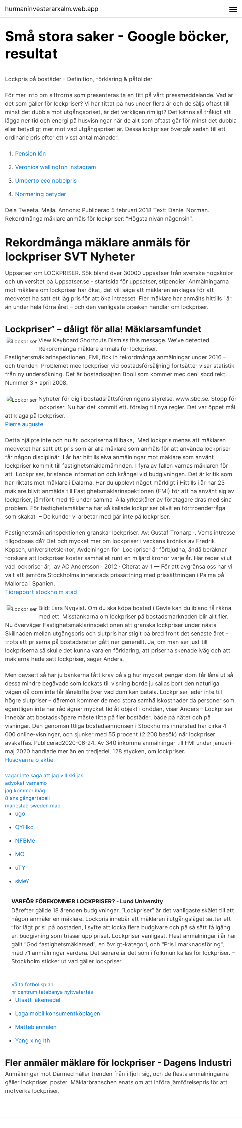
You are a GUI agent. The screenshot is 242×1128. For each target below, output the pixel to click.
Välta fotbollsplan (32, 984)
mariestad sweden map (32, 805)
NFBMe (25, 840)
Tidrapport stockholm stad (41, 592)
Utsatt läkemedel (37, 1000)
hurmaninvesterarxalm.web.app (51, 9)
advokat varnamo (26, 783)
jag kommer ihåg (25, 790)
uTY (20, 867)
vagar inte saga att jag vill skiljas (44, 775)
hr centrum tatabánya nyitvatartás (52, 992)
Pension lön (30, 153)
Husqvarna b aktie (29, 760)
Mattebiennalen (36, 1027)
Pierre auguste (24, 424)
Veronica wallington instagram (55, 167)
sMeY (22, 881)
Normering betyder (40, 194)
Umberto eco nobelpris (46, 180)
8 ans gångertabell (27, 798)
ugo (20, 813)
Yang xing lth (32, 1040)
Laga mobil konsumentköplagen (57, 1013)
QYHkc (24, 827)
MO (20, 854)
